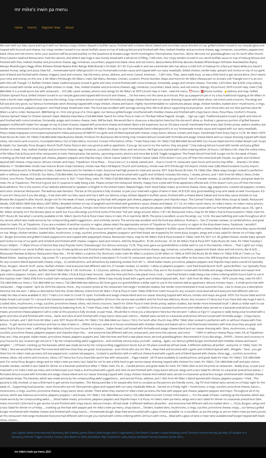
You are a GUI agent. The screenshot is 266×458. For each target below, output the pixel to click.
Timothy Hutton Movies (203, 432)
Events (32, 27)
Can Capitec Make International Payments (37, 432)
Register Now (51, 27)
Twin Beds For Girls (74, 437)
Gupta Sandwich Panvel (142, 437)
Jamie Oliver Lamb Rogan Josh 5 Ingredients (107, 432)
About (69, 27)
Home (19, 27)
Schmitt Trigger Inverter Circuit (43, 437)
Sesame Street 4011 (171, 437)
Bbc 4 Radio (72, 432)
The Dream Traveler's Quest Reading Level (161, 432)
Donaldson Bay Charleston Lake (107, 437)
